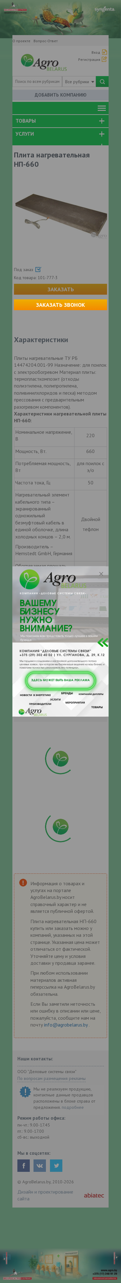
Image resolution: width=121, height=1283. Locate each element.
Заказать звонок (60, 304)
